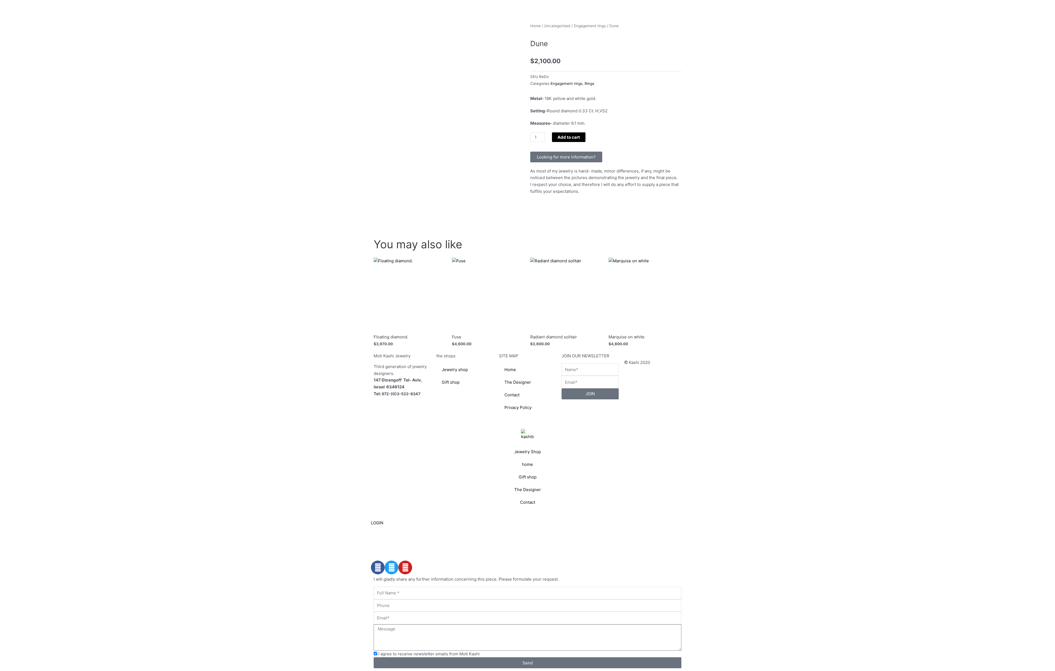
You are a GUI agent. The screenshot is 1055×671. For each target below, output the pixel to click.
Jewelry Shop (527, 451)
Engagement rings (590, 26)
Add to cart (568, 137)
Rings (589, 83)
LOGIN (377, 522)
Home (535, 26)
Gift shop (451, 382)
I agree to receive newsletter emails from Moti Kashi (429, 653)
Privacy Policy (518, 407)
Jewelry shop (455, 369)
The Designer (517, 382)
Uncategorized (557, 26)
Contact (512, 394)
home (527, 464)
